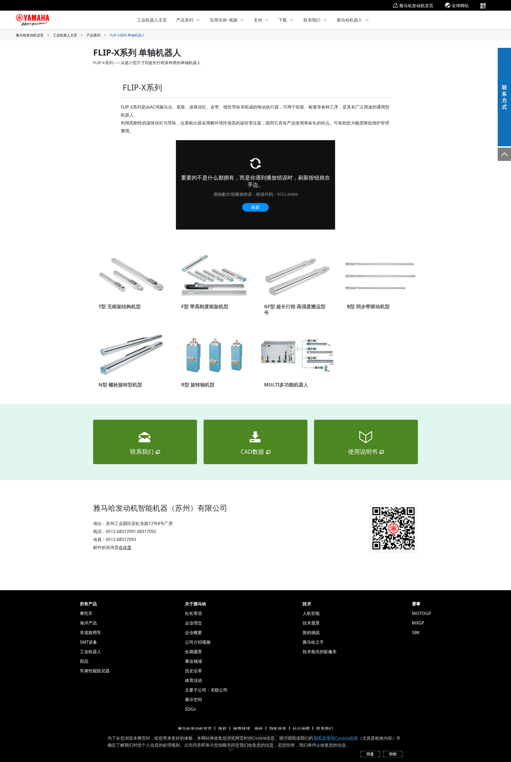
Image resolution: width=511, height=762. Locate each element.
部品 (84, 661)
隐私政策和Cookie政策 (336, 738)
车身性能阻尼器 (95, 671)
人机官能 (311, 613)
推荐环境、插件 (248, 729)
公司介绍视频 (198, 642)
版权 (222, 729)
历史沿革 (193, 671)
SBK (416, 632)
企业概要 (193, 632)
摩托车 (86, 613)
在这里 (125, 547)
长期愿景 (193, 652)
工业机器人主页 (152, 20)
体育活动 (193, 680)
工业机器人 (90, 652)
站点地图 (301, 729)
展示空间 (193, 699)
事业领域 (193, 661)
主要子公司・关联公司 (206, 690)
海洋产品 (88, 623)
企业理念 (193, 623)
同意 (370, 753)
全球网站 (460, 6)
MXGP (418, 623)
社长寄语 (193, 613)
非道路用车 (90, 632)
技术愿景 (311, 623)
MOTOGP (421, 613)
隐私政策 (277, 729)
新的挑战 (311, 632)
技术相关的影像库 (320, 652)
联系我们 (324, 729)
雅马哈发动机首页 (416, 6)
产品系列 (184, 20)
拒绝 (393, 753)
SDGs (190, 709)
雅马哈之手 (313, 642)
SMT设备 (88, 642)
